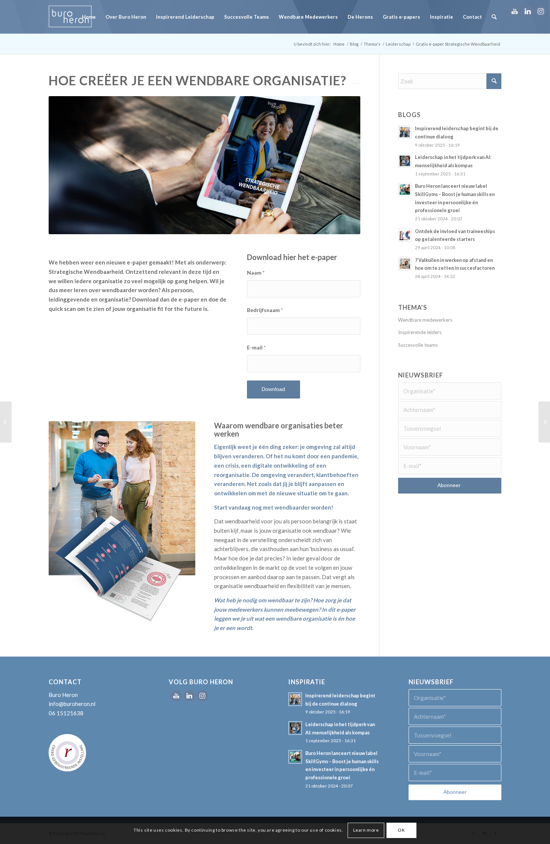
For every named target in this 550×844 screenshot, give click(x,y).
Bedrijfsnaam (265, 310)
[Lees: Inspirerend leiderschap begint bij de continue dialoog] (405, 132)
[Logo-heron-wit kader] (70, 16)
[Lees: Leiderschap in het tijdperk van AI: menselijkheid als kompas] (405, 161)
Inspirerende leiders (419, 332)
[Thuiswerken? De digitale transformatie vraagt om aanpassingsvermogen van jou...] (6, 422)
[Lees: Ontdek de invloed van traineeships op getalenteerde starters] (405, 235)
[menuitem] (89, 16)
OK (401, 830)
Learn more (366, 830)
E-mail (256, 347)
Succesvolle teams (418, 345)
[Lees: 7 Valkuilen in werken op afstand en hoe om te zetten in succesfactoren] (405, 263)
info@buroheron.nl (72, 703)
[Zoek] (494, 16)
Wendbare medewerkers (425, 320)
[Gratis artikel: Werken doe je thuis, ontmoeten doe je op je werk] (544, 422)
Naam (256, 272)
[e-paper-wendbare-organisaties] (122, 522)
